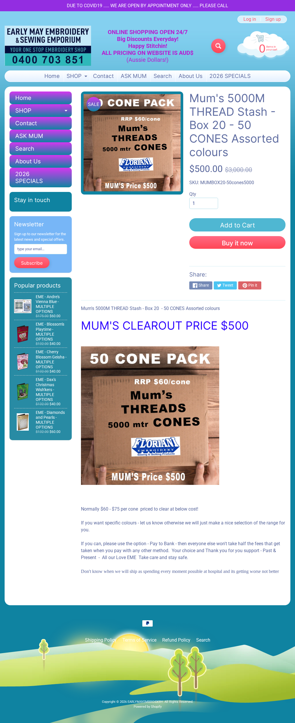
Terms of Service (139, 640)
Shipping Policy (101, 640)
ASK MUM (134, 76)
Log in (249, 19)
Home (52, 76)
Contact (103, 76)
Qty (192, 194)
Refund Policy (176, 640)
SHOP (78, 77)
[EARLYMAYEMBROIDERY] (48, 46)
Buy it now (237, 243)
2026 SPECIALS (230, 76)
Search (163, 76)
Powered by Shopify (148, 707)
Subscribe (32, 263)
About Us (191, 76)
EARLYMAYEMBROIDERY (145, 702)
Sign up (273, 19)
